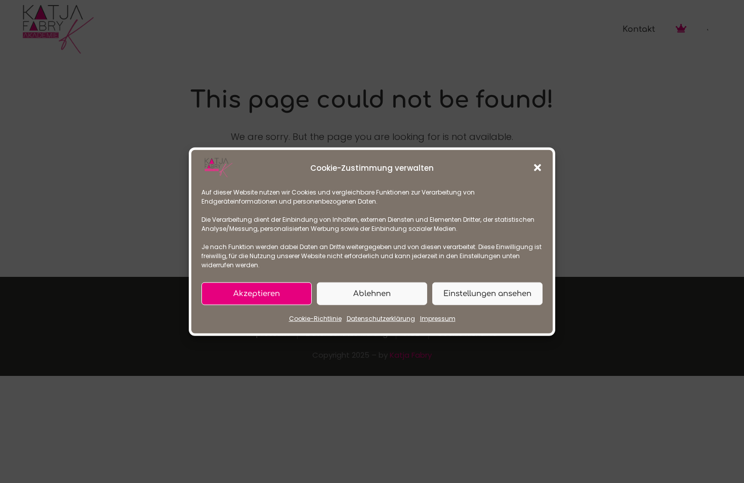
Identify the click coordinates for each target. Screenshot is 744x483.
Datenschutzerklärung (381, 318)
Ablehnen (372, 293)
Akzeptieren (256, 293)
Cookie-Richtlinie (315, 318)
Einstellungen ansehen (487, 293)
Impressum (438, 318)
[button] (537, 168)
